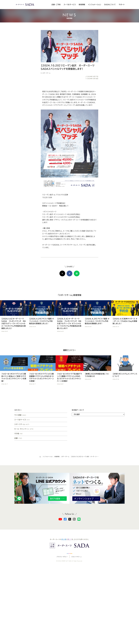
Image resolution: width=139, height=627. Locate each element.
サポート (122, 4)
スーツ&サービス (70, 4)
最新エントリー (69, 350)
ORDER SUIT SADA (66, 561)
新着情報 (82, 4)
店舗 (18, 438)
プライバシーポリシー (62, 556)
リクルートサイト (75, 556)
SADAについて (110, 4)
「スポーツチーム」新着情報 (69, 295)
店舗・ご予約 (56, 4)
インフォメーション (94, 4)
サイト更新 (20, 415)
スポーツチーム (46, 73)
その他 (18, 433)
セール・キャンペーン (24, 429)
